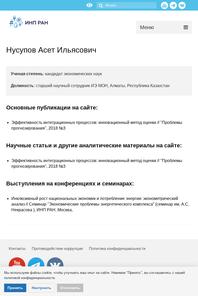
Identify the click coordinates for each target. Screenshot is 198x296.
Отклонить (70, 288)
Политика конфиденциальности (117, 248)
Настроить (41, 288)
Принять (15, 288)
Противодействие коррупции (57, 248)
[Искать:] (126, 5)
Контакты (17, 248)
